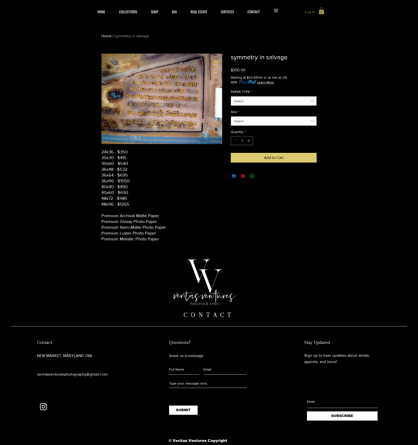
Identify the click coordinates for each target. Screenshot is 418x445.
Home (106, 36)
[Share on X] (261, 176)
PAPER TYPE (241, 92)
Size (235, 112)
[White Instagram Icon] (43, 406)
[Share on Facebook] (234, 176)
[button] (199, 11)
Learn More (265, 82)
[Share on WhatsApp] (252, 176)
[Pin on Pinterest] (243, 176)
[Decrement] (234, 140)
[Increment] (249, 140)
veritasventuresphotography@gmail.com (72, 374)
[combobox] (274, 101)
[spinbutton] (242, 140)
